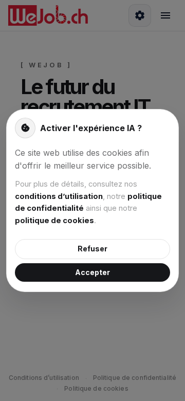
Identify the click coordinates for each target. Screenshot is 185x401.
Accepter (92, 272)
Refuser (92, 248)
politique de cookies (54, 220)
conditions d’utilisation (59, 196)
